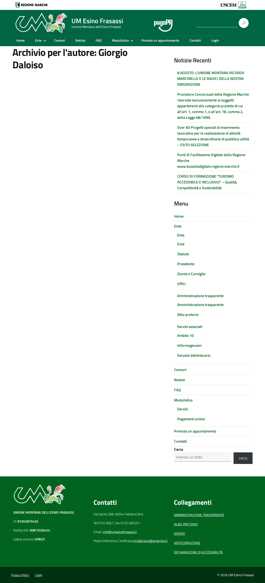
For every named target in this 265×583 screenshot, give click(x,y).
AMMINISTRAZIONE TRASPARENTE (199, 514)
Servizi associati (189, 326)
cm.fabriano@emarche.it (150, 540)
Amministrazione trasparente (200, 296)
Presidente (185, 264)
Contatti (195, 40)
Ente (38, 40)
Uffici (181, 284)
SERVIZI (179, 533)
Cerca (178, 449)
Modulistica (120, 40)
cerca (243, 458)
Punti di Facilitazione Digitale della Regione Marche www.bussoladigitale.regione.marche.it (211, 160)
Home (20, 40)
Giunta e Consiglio (191, 274)
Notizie (80, 40)
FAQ (99, 40)
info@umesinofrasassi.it (120, 531)
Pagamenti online (191, 419)
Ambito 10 (185, 335)
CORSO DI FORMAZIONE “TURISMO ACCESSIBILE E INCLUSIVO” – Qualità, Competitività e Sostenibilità (207, 182)
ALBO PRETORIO (186, 524)
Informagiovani (189, 345)
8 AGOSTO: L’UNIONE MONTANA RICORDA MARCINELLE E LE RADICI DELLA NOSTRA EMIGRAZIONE (210, 78)
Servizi (182, 409)
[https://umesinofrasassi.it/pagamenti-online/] (163, 23)
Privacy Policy (20, 575)
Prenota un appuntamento (160, 40)
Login (215, 40)
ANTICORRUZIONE (187, 542)
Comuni (59, 40)
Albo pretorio (188, 314)
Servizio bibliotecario (194, 355)
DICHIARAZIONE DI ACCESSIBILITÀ (198, 552)
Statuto (183, 254)
